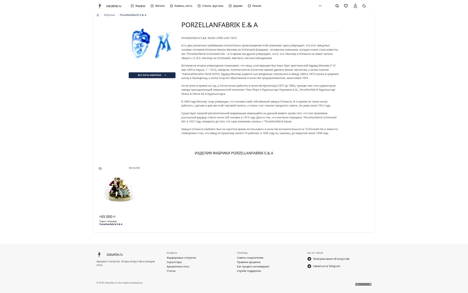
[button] (320, 5)
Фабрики (109, 15)
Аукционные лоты (178, 266)
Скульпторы (174, 262)
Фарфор (140, 5)
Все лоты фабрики (149, 75)
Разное (256, 5)
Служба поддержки (249, 271)
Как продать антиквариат (253, 266)
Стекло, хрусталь (212, 5)
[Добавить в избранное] (100, 169)
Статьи (171, 271)
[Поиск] (337, 6)
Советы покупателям (250, 257)
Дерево (238, 5)
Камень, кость (183, 5)
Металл (160, 5)
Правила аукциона (249, 262)
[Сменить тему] (364, 6)
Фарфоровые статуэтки (181, 257)
